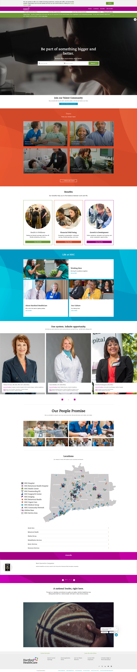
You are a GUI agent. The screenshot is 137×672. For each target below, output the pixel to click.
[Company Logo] (26, 8)
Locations (96, 8)
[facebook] (99, 666)
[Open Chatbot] (116, 634)
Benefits (102, 8)
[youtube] (108, 666)
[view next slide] (74, 399)
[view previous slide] (62, 399)
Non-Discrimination (86, 670)
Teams (90, 8)
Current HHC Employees (54, 11)
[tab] (67, 579)
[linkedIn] (105, 666)
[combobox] (50, 63)
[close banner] (113, 15)
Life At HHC (109, 8)
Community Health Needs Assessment (106, 670)
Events (99, 11)
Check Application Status (30, 11)
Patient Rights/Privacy (70, 670)
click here (44, 16)
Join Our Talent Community (79, 11)
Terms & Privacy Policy (95, 670)
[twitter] (102, 666)
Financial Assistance (78, 670)
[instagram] (111, 666)
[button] (68, 180)
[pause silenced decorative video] (135, 19)
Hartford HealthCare (61, 670)
